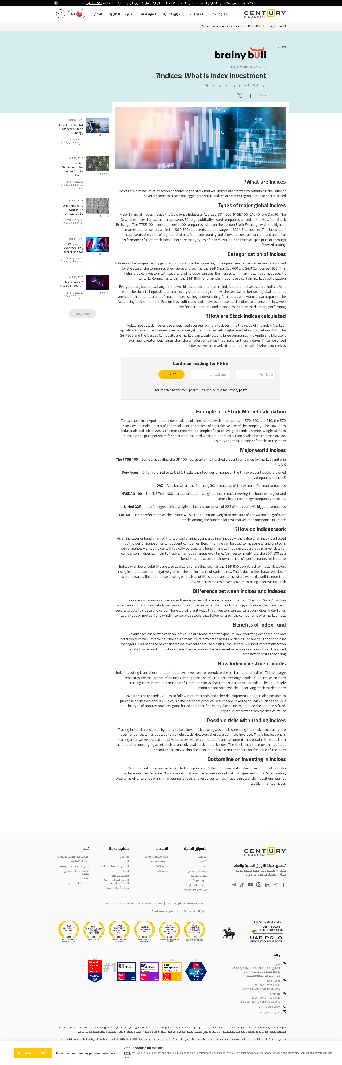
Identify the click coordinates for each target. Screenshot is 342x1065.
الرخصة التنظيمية (197, 903)
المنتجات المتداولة (196, 885)
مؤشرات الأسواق (197, 871)
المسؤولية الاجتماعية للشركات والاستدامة (116, 882)
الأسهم (203, 861)
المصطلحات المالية (78, 883)
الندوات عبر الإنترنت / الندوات (73, 856)
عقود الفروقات (198, 880)
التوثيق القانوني (175, 903)
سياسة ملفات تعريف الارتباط (123, 903)
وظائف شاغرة (120, 875)
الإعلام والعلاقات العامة (114, 866)
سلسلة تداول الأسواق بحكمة (76, 872)
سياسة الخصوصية (152, 903)
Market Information (195, 889)
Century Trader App (156, 856)
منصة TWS (161, 871)
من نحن (124, 856)
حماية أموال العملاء (116, 888)
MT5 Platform (159, 861)
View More (82, 314)
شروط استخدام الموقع (182, 911)
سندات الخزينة (199, 875)
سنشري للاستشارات (216, 85)
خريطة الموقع (158, 911)
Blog (86, 878)
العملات (202, 856)
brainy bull (254, 26)
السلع (204, 866)
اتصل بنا (114, 14)
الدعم (98, 14)
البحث (126, 871)
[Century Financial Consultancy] (265, 13)
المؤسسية (148, 14)
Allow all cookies (33, 1053)
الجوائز (125, 861)
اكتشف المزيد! (94, 3)
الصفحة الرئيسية (276, 26)
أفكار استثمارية (80, 861)
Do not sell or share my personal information (87, 1053)
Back (282, 47)
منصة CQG (162, 866)
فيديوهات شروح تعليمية (74, 866)
